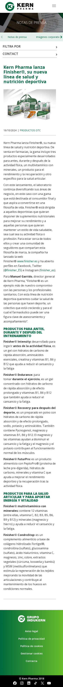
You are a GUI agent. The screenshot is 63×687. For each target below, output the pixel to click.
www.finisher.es (27, 261)
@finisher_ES (12, 270)
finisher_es (47, 270)
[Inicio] (19, 6)
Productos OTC (30, 130)
